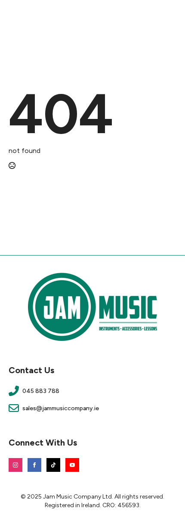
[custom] (53, 465)
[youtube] (72, 465)
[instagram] (15, 465)
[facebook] (34, 465)
